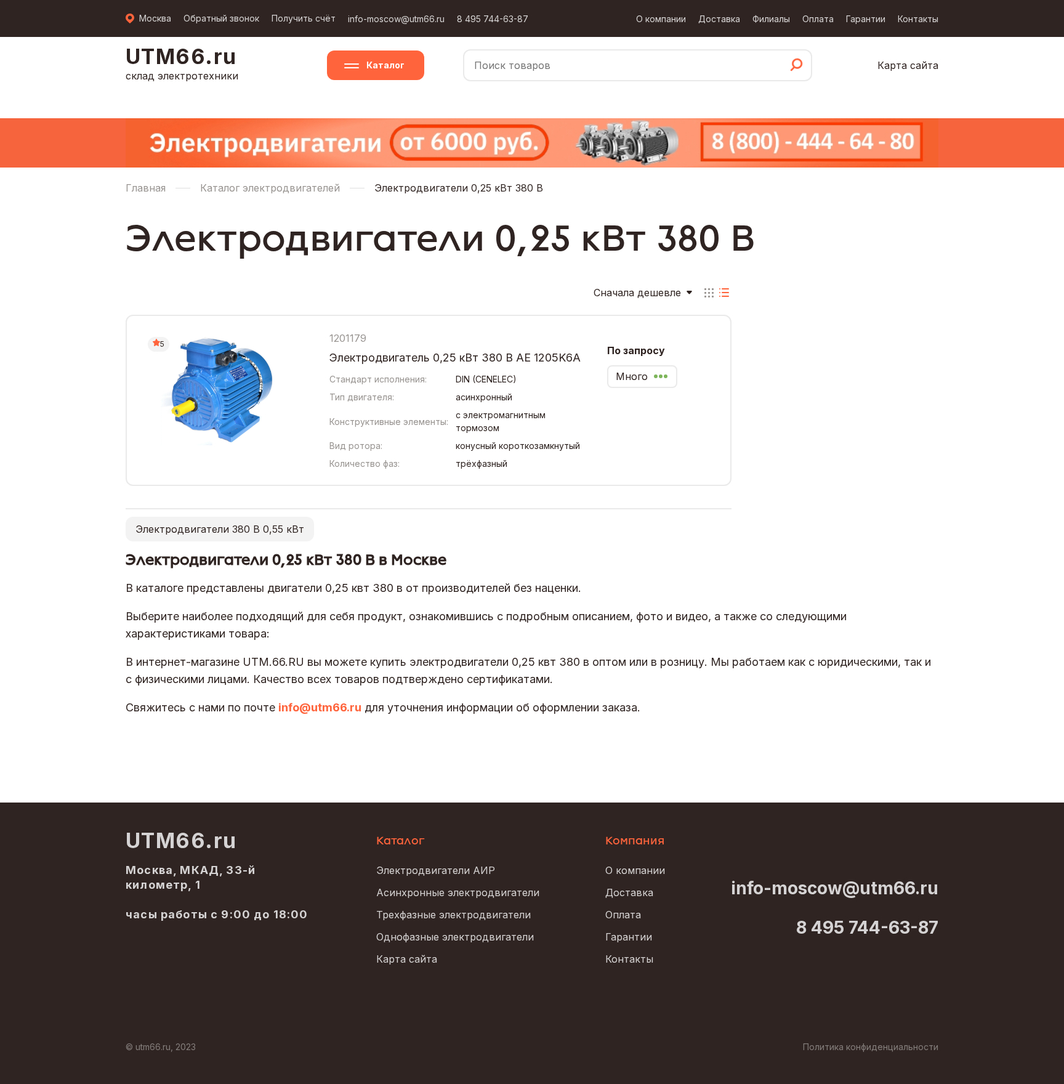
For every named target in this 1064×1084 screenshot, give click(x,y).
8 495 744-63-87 (492, 19)
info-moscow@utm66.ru (396, 19)
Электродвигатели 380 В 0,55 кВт (219, 529)
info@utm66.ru (319, 707)
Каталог (385, 65)
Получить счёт (304, 18)
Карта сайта (907, 65)
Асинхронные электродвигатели (457, 892)
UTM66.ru (181, 840)
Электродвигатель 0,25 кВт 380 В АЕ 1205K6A (455, 357)
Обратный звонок (221, 18)
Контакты (918, 19)
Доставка (719, 19)
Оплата (818, 19)
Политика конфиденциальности (870, 1047)
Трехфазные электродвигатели (453, 914)
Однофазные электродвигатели (455, 937)
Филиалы (771, 19)
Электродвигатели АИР (435, 870)
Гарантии (865, 19)
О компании (661, 19)
